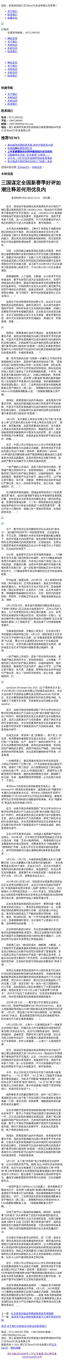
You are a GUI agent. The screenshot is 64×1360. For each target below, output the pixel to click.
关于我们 (12, 11)
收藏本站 (12, 18)
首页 (3, 1326)
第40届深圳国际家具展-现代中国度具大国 (30, 145)
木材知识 (12, 45)
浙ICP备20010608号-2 (19, 1353)
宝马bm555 (23, 167)
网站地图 (16, 1348)
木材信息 (12, 48)
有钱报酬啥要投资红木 (19, 148)
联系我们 (12, 14)
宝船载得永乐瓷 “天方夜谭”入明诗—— (28, 155)
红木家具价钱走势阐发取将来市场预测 (32, 1313)
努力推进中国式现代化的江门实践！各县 (29, 161)
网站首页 (12, 38)
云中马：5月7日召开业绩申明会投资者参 (29, 158)
